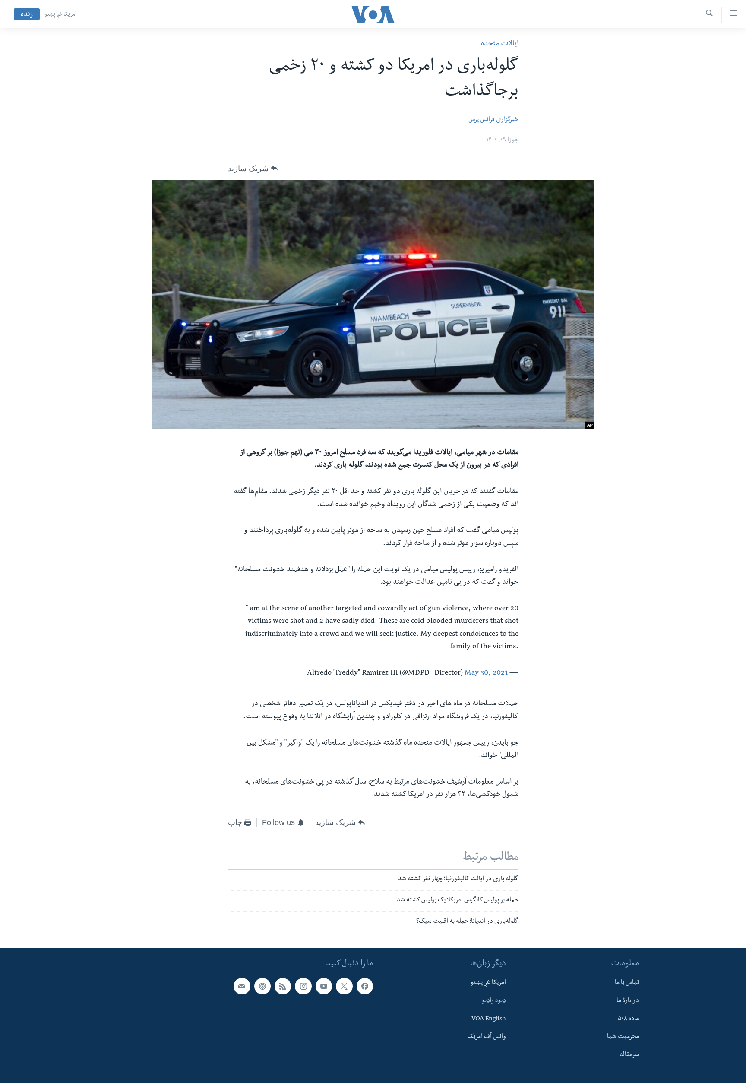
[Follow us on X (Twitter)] (344, 986)
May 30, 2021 (486, 673)
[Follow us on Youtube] (324, 986)
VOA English (488, 1019)
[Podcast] (262, 986)
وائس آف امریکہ (487, 1038)
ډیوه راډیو (494, 1001)
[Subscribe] (242, 986)
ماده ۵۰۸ (628, 1019)
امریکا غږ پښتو (60, 14)
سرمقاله (629, 1055)
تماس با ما (627, 983)
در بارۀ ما (627, 1001)
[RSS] (283, 986)
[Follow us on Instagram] (303, 986)
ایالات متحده (499, 44)
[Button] (253, 168)
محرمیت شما (623, 1038)
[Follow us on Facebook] (365, 986)
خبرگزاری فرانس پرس (493, 120)
